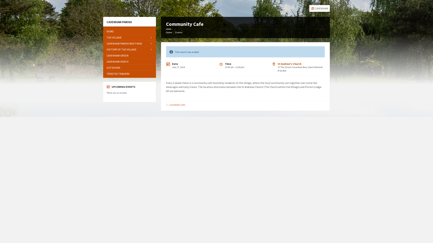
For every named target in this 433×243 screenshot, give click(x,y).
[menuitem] (130, 31)
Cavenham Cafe (177, 104)
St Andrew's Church (289, 63)
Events (178, 32)
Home (169, 32)
